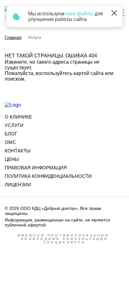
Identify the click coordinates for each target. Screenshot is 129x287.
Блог (11, 133)
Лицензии (18, 184)
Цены (12, 159)
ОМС (10, 142)
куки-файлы (79, 13)
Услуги (14, 125)
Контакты (17, 150)
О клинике (18, 117)
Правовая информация (36, 167)
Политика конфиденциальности (48, 176)
